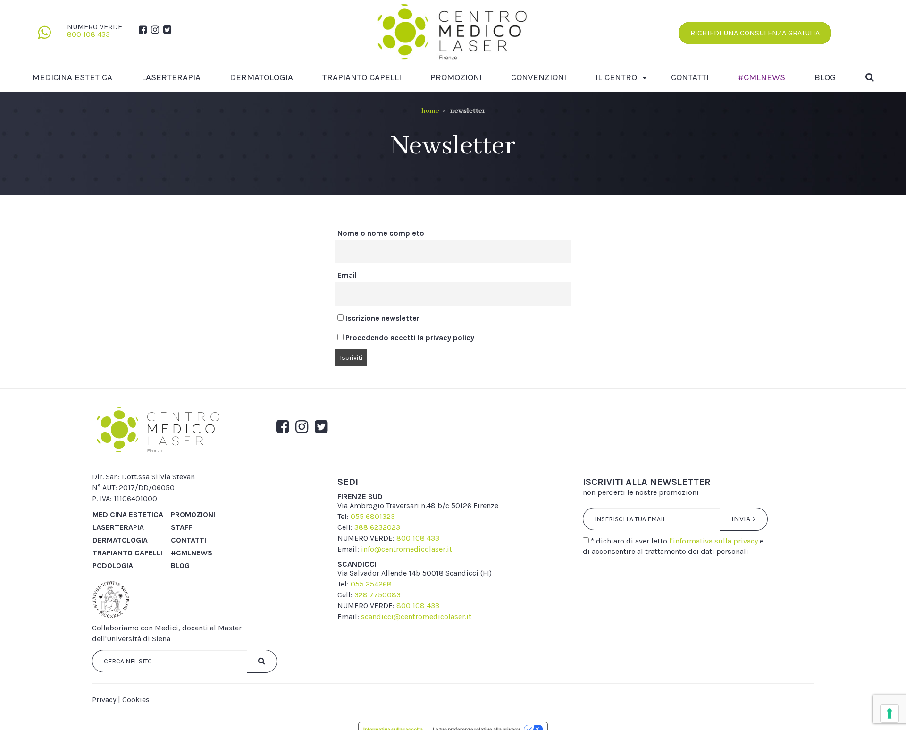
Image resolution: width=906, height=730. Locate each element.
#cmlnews (761, 77)
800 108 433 (88, 34)
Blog (825, 77)
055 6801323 (373, 516)
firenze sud (360, 496)
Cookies (136, 699)
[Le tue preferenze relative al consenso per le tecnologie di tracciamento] (889, 713)
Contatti (690, 77)
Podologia (112, 565)
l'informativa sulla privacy (713, 540)
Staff (181, 527)
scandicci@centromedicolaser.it (416, 616)
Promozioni (456, 77)
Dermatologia (261, 77)
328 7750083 (377, 594)
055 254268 (371, 583)
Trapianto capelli (361, 77)
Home (430, 111)
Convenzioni (538, 77)
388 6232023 (377, 527)
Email (347, 275)
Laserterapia (171, 77)
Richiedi (755, 32)
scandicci (357, 564)
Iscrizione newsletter (381, 318)
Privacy (104, 699)
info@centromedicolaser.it (406, 548)
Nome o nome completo (380, 233)
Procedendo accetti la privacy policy (409, 337)
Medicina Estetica (72, 77)
